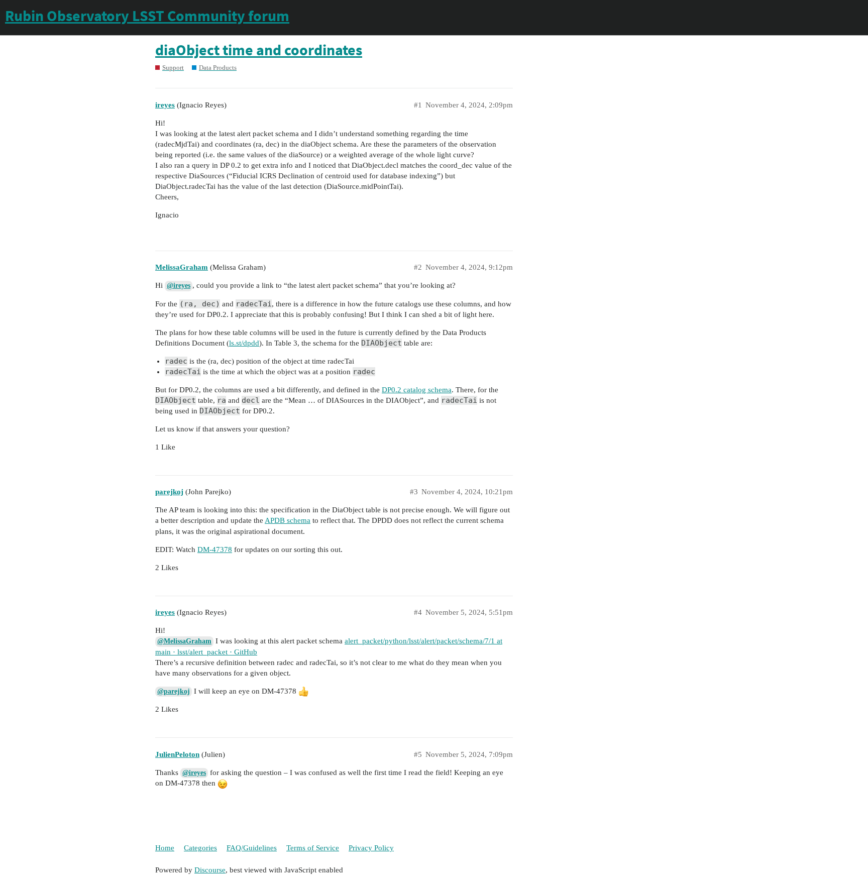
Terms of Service (312, 848)
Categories (200, 848)
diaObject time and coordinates (258, 49)
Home (164, 848)
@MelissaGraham (184, 641)
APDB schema (287, 520)
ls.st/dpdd (244, 343)
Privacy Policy (371, 848)
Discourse (210, 870)
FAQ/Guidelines (252, 848)
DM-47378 (214, 549)
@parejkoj (173, 691)
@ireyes (178, 285)
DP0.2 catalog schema (417, 390)
